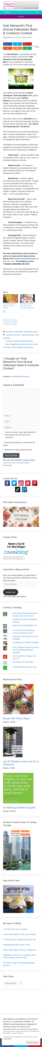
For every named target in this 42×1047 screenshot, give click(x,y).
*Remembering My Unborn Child (16, 945)
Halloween (18, 332)
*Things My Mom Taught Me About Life (19, 940)
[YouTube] (28, 483)
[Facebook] (7, 483)
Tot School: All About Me (23, 662)
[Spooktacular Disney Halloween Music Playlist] (10, 298)
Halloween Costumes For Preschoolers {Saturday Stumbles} (27, 306)
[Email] (24, 489)
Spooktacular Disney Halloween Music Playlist (10, 306)
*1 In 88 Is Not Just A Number (15, 929)
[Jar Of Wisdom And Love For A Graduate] (21, 742)
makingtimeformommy (21, 376)
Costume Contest (13, 335)
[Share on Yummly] (7, 48)
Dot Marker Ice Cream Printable (25, 642)
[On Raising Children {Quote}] (21, 788)
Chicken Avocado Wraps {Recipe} (19, 341)
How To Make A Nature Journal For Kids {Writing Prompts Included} (25, 650)
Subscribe (10, 592)
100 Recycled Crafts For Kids (24, 667)
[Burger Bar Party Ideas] (21, 699)
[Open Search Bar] (37, 12)
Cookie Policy (7, 1038)
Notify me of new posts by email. (18, 450)
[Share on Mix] (17, 48)
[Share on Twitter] (17, 44)
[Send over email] (27, 48)
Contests (9, 332)
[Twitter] (14, 483)
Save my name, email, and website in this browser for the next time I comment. (20, 434)
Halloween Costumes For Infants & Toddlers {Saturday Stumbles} (10, 322)
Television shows (31, 332)
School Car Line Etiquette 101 (25, 625)
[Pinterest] (35, 483)
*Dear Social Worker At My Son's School (19, 934)
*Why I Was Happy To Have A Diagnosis (19, 950)
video (12, 261)
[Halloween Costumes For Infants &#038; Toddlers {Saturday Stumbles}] (10, 314)
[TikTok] (17, 489)
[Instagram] (21, 483)
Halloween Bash (27, 335)
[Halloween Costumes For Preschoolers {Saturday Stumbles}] (27, 298)
